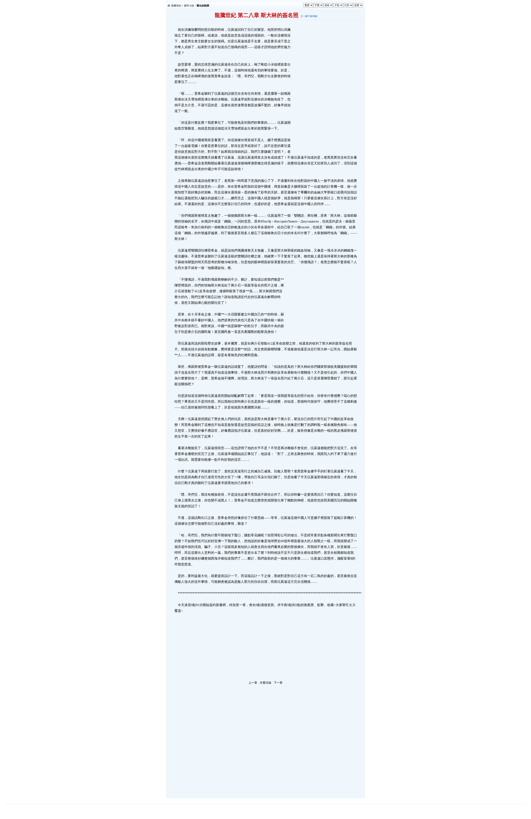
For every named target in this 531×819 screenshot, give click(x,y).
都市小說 (189, 5)
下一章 (278, 682)
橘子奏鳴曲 (311, 16)
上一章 (252, 682)
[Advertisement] (322, 89)
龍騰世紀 (176, 5)
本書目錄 (265, 682)
